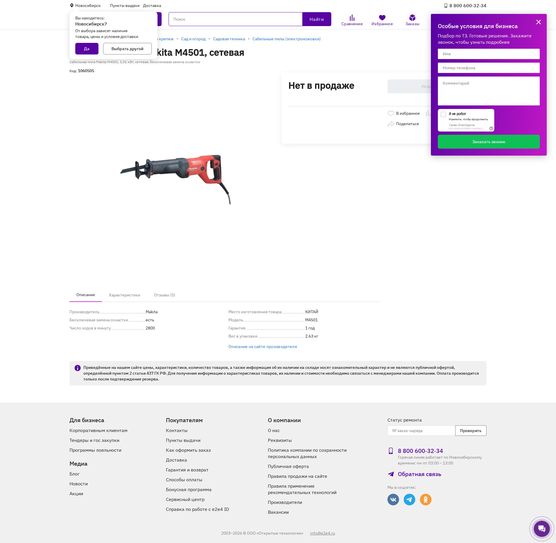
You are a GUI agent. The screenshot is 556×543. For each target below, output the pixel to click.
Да (86, 48)
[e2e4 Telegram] (409, 499)
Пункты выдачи (125, 5)
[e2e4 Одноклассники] (425, 499)
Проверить (471, 430)
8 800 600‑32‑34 (468, 5)
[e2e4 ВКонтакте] (393, 499)
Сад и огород (193, 38)
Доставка (152, 5)
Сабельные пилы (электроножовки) (287, 38)
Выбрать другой (127, 48)
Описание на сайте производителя (262, 346)
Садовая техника (229, 38)
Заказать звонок (488, 141)
